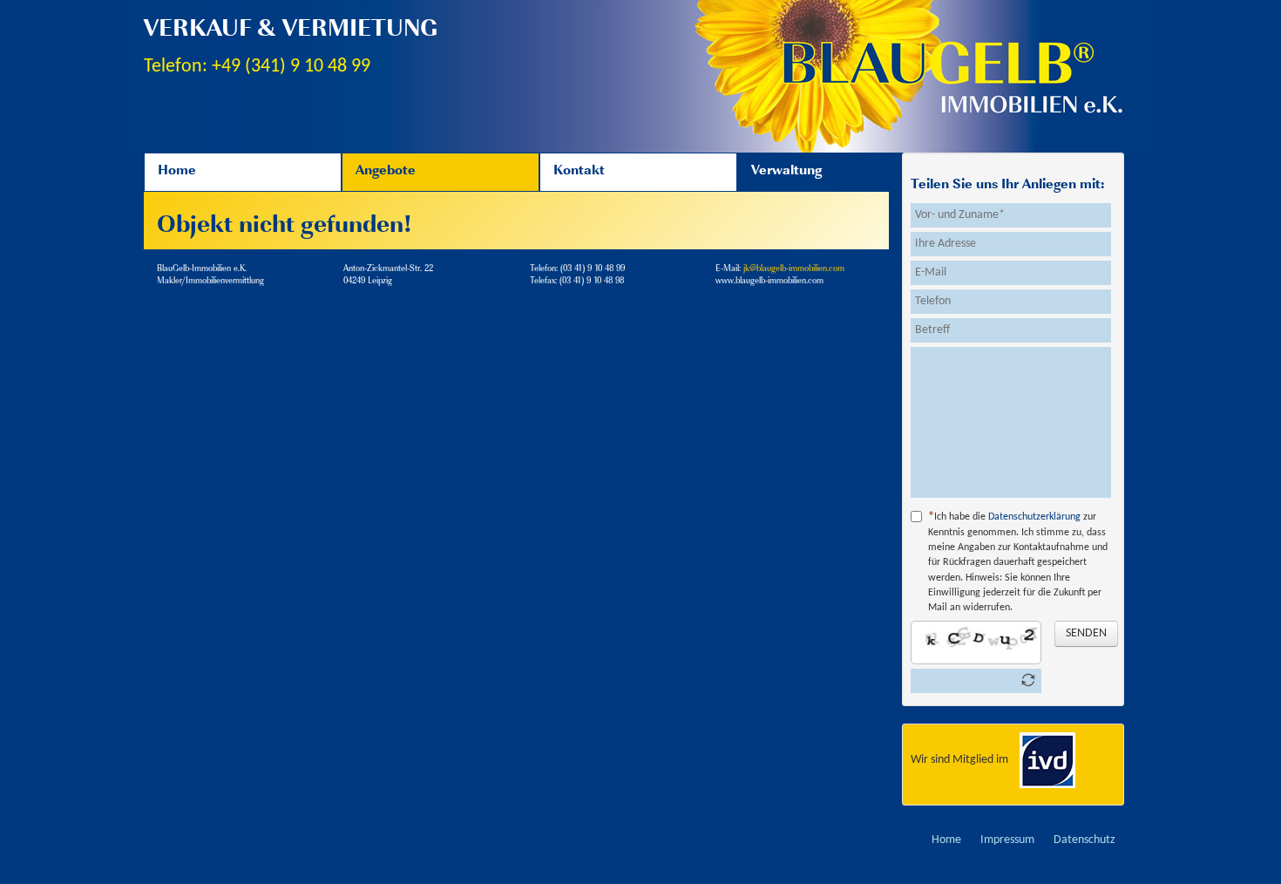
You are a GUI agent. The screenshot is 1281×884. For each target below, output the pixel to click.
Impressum (1007, 840)
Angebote (386, 172)
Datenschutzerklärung (1034, 517)
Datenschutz (1084, 840)
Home (177, 172)
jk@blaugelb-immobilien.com (793, 268)
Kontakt (579, 172)
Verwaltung (786, 172)
